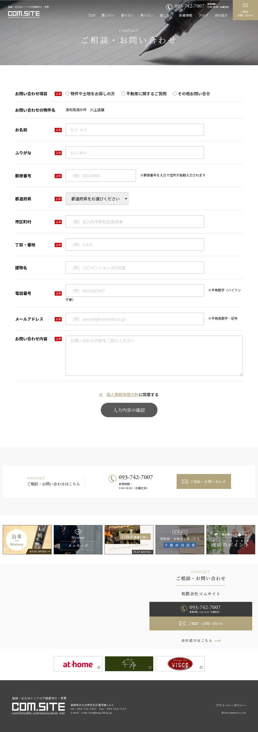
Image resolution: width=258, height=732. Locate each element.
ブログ (203, 15)
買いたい (108, 15)
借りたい (127, 15)
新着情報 (185, 15)
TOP (91, 15)
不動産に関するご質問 (146, 93)
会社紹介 (221, 15)
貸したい (166, 15)
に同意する (132, 394)
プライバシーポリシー (231, 705)
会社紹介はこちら (197, 640)
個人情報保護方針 (122, 394)
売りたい (146, 15)
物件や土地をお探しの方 (93, 93)
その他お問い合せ (194, 93)
